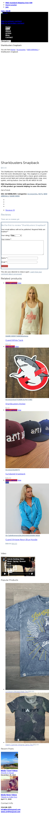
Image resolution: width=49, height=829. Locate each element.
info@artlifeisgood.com (11, 809)
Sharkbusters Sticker (15, 404)
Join (7, 7)
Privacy (38, 814)
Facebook (9, 822)
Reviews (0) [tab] (10, 210)
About (8, 31)
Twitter (8, 824)
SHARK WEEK (14, 196)
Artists (8, 33)
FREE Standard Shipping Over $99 (18, 3)
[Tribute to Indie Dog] (9, 793)
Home (8, 27)
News (8, 795)
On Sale (8, 535)
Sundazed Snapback (15, 474)
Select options (11, 283)
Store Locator (11, 5)
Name (4, 258)
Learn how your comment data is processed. (21, 273)
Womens (24, 336)
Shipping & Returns (9, 816)
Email (4, 262)
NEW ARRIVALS (32, 50)
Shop (7, 29)
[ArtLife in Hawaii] (9, 768)
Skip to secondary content (12, 23)
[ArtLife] (4, 13)
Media (3, 770)
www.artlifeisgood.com (10, 812)
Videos (15, 770)
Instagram (9, 826)
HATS (40, 194)
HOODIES (26, 535)
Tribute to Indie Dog (9, 797)
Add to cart (10, 346)
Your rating (6, 235)
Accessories (21, 50)
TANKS (18, 336)
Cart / (5, 11)
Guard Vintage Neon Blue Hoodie (21, 539)
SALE (21, 535)
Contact (9, 37)
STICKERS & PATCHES (23, 400)
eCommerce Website (9, 818)
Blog (7, 35)
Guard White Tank (14, 340)
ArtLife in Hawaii (7, 773)
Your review (6, 239)
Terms (21, 816)
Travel (9, 770)
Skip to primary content (11, 21)
